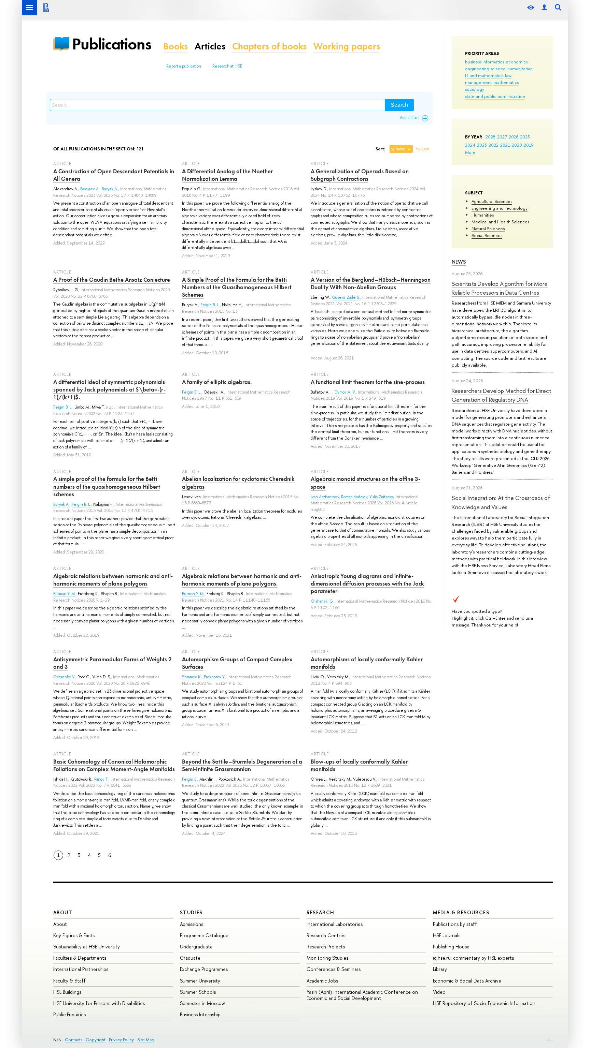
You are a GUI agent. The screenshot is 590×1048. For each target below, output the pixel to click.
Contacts (73, 1040)
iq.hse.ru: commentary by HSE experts (473, 958)
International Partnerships (80, 969)
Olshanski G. (322, 601)
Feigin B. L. (210, 305)
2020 (517, 145)
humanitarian (520, 68)
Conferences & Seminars (334, 969)
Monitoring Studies (327, 958)
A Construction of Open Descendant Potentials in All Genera (113, 174)
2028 (490, 137)
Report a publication (183, 66)
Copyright (96, 1040)
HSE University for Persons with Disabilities (99, 1003)
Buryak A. (110, 189)
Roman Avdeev (354, 497)
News (459, 261)
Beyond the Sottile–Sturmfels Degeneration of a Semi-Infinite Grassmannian (242, 765)
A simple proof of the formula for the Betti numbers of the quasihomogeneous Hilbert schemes (106, 486)
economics (517, 62)
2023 (482, 145)
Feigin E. (189, 779)
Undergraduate (196, 946)
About (62, 912)
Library (440, 969)
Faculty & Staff (69, 980)
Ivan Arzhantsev (325, 497)
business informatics (484, 62)
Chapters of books (269, 46)
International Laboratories (335, 924)
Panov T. (101, 779)
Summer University (200, 980)
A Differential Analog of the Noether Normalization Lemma (227, 174)
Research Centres (326, 935)
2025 (525, 137)
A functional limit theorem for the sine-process (368, 382)
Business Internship (200, 1014)
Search (399, 105)
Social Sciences (487, 235)
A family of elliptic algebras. (217, 382)
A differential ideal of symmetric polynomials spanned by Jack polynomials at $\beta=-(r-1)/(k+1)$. (109, 389)
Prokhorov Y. (214, 677)
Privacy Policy (121, 1040)
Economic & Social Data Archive (467, 980)
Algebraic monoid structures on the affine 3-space (365, 482)
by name (398, 149)
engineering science (485, 68)
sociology (474, 89)
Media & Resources (461, 912)
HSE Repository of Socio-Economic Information (484, 1003)
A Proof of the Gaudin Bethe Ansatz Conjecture (111, 279)
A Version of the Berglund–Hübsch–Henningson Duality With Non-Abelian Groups (371, 283)
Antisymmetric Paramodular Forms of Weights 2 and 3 (112, 662)
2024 (470, 145)
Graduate (190, 958)
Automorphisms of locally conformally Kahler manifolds (367, 662)
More (470, 152)
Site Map (145, 1040)
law (508, 75)
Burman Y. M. (64, 593)
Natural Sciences (488, 228)
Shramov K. (192, 677)
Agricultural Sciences (492, 201)
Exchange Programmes (204, 969)
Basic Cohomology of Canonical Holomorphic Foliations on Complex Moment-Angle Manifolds (114, 765)
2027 (502, 137)
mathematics (506, 82)
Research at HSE (227, 66)
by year (422, 149)
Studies (191, 912)
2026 (513, 137)
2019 (529, 145)
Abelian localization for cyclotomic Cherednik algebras (238, 482)
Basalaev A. (90, 189)
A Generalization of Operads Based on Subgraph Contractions (360, 174)
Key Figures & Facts (74, 935)
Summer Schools (198, 992)
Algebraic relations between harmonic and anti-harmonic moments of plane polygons (113, 579)
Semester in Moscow (202, 1003)
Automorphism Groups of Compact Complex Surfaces (237, 662)
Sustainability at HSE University (86, 946)
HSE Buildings (67, 992)
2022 (493, 145)
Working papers (346, 46)
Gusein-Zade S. (346, 297)
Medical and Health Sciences (500, 222)
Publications (111, 43)
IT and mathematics (484, 75)
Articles (210, 46)
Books (175, 46)
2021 (505, 145)
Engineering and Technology (500, 208)
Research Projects (326, 946)
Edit (550, 1038)
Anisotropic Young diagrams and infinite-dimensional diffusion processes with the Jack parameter (367, 583)
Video (439, 992)
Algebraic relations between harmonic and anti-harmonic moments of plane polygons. (241, 579)
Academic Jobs (322, 980)
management (478, 82)
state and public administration (495, 96)
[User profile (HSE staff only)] (544, 7)
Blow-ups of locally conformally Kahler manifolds (359, 765)
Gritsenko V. (64, 677)
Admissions (191, 924)
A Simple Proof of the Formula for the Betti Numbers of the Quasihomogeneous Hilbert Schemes (237, 287)
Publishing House (451, 946)
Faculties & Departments (79, 958)
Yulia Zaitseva (381, 497)
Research (321, 912)
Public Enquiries (69, 1014)
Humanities (483, 215)
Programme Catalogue (204, 935)
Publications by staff (455, 924)
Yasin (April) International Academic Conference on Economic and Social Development (362, 995)
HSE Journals (446, 935)
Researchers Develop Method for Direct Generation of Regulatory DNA (501, 395)
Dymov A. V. (345, 392)
